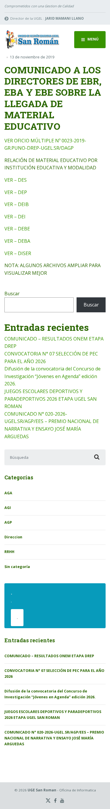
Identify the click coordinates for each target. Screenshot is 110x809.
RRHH (9, 551)
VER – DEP (15, 192)
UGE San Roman (42, 790)
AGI (7, 507)
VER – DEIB (16, 204)
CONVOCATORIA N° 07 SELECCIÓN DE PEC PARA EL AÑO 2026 (54, 673)
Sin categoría (17, 566)
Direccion (13, 537)
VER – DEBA (17, 241)
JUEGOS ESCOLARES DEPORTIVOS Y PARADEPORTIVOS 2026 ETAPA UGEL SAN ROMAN (50, 398)
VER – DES (15, 180)
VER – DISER (17, 253)
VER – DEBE (17, 228)
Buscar (12, 293)
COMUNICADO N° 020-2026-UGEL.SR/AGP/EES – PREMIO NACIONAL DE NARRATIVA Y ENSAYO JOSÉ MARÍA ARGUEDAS (54, 738)
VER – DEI (15, 216)
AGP (8, 522)
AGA (8, 493)
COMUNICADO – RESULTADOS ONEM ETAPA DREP (49, 655)
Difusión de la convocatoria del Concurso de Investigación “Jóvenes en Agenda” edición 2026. (52, 376)
